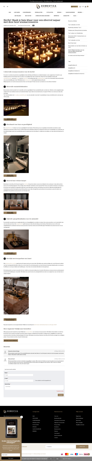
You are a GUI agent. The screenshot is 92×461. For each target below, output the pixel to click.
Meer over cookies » (67, 458)
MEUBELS (80, 12)
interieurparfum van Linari (11, 263)
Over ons (56, 416)
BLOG (75, 15)
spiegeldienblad (19, 223)
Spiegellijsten (71, 68)
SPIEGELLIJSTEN (38, 12)
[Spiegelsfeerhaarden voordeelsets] (16, 154)
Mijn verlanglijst (79, 422)
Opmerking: (8, 384)
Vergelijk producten (80, 424)
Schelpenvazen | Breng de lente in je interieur (77, 30)
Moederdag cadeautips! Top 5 (74, 27)
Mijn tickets (78, 420)
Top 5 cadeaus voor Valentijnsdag (75, 33)
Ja (50, 458)
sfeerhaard (25, 78)
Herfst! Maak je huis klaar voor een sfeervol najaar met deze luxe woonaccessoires (32, 21)
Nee (57, 458)
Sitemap (56, 431)
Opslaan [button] (60, 395)
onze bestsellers (29, 331)
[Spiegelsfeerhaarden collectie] (10, 175)
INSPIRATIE (56, 15)
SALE (10, 12)
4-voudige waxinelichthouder (20, 95)
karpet (17, 78)
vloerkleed (26, 184)
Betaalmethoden (57, 418)
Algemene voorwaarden (59, 422)
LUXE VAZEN (17, 12)
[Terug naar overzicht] (11, 340)
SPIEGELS (59, 12)
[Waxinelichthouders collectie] (10, 119)
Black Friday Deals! (72, 43)
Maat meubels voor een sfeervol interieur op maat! (77, 46)
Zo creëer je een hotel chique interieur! (76, 55)
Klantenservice (57, 429)
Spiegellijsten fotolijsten (74, 70)
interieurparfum (28, 80)
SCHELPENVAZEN (27, 12)
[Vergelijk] (7, 6)
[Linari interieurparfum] (16, 239)
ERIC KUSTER (28, 15)
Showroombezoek (58, 435)
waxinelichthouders (8, 78)
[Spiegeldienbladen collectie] (10, 253)
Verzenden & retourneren (59, 420)
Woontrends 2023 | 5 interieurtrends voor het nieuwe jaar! (77, 36)
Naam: (6, 372)
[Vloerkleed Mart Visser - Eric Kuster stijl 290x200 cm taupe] (16, 201)
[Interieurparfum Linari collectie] (10, 319)
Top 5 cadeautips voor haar (74, 40)
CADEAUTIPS (66, 15)
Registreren (78, 416)
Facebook (44, 453)
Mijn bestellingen (79, 418)
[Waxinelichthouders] (16, 107)
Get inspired (57, 433)
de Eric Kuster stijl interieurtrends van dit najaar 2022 (45, 324)
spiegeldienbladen (41, 78)
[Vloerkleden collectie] (10, 212)
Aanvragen (10, 458)
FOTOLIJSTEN (50, 12)
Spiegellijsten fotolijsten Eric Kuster (76, 73)
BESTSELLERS (18, 15)
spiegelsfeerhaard (9, 127)
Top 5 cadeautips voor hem (74, 24)
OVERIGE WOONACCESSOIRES (43, 15)
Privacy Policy (57, 424)
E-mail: (6, 378)
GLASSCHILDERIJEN (70, 12)
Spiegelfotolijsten (72, 65)
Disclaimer (56, 426)
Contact (56, 437)
